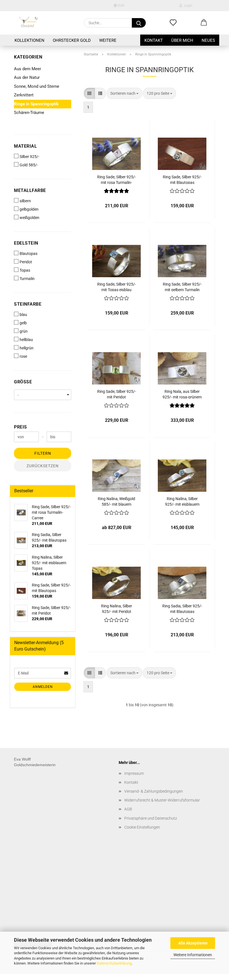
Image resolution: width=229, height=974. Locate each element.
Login (187, 6)
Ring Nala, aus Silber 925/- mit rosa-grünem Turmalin (182, 393)
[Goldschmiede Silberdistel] (28, 23)
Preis (20, 427)
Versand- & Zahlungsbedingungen (153, 791)
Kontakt (153, 40)
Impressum (134, 773)
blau (23, 314)
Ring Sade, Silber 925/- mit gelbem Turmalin (182, 286)
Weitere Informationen (192, 955)
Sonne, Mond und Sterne (36, 86)
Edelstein (26, 243)
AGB (128, 809)
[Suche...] (139, 23)
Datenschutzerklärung (114, 963)
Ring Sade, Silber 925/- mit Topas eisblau (116, 286)
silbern (25, 201)
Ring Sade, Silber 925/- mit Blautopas (182, 179)
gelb (23, 323)
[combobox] (124, 93)
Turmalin (27, 278)
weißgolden (29, 217)
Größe (23, 381)
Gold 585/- (29, 165)
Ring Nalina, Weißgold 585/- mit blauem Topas (116, 501)
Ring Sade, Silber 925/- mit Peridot (116, 393)
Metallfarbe (30, 190)
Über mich (182, 40)
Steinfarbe (27, 304)
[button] (204, 23)
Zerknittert (24, 95)
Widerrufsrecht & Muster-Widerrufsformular (162, 800)
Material (25, 146)
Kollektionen (29, 40)
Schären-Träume (29, 112)
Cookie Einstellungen (142, 827)
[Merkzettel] (173, 23)
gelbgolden (29, 209)
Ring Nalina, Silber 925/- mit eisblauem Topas (182, 501)
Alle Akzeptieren (192, 943)
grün (24, 331)
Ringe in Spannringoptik (36, 103)
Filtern (42, 453)
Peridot (26, 262)
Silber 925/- (29, 156)
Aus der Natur (27, 77)
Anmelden (43, 687)
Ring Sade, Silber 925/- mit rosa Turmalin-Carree (116, 179)
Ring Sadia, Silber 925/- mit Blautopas (182, 608)
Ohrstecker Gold (72, 40)
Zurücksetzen (43, 466)
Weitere (107, 40)
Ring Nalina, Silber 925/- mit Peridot (116, 608)
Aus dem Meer (27, 68)
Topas (25, 270)
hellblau (26, 339)
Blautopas (28, 253)
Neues (208, 40)
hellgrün (27, 348)
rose (23, 356)
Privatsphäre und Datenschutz (150, 818)
